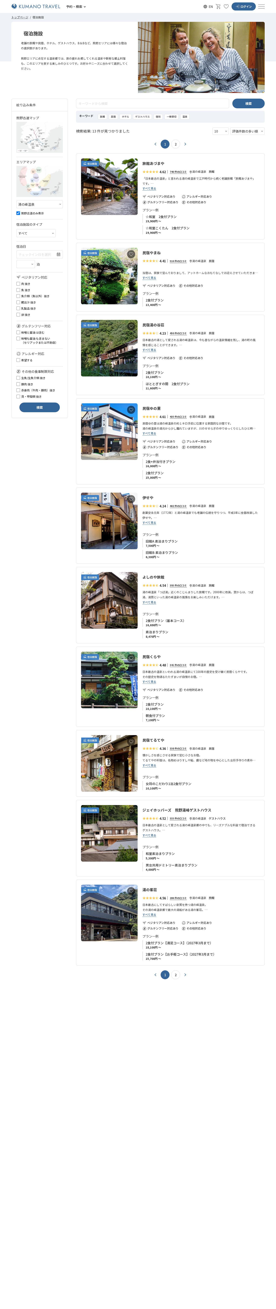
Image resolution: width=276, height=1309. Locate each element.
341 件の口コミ (178, 665)
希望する (27, 360)
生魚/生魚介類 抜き (33, 378)
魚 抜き (25, 290)
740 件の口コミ (178, 171)
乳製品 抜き (28, 308)
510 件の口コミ (178, 261)
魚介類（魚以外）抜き (35, 296)
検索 (248, 103)
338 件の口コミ (178, 748)
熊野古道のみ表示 (32, 213)
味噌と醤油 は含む (32, 332)
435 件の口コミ (178, 416)
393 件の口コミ (178, 585)
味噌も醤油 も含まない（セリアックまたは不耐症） (39, 341)
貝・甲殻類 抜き (31, 396)
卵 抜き (25, 315)
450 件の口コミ (178, 333)
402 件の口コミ (178, 506)
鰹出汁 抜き (28, 302)
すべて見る (149, 188)
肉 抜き (25, 284)
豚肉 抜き (27, 384)
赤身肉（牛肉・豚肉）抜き (38, 390)
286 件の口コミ (178, 898)
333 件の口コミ (178, 818)
